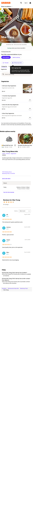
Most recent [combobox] (22, 211)
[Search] (21, 3)
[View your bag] (30, 3)
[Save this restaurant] (29, 34)
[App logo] (5, 3)
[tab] (4, 69)
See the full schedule (8, 192)
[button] (6, 6)
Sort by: (16, 211)
